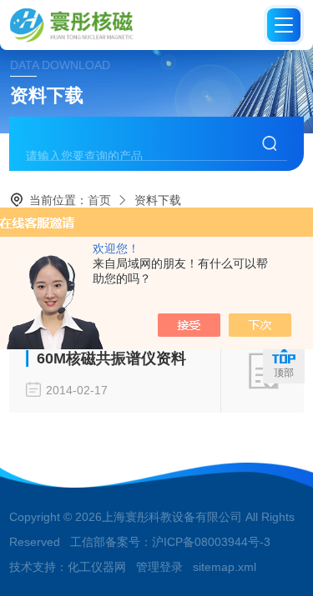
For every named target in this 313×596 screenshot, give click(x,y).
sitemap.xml (224, 566)
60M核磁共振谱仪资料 (111, 358)
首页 (99, 200)
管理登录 (159, 566)
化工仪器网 (97, 566)
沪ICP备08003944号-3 (211, 541)
